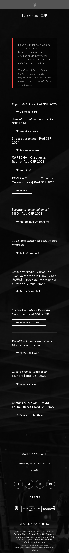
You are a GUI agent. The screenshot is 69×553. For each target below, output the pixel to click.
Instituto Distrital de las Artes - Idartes (34, 531)
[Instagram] (50, 484)
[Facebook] (18, 484)
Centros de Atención (34, 542)
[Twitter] (29, 484)
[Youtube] (40, 484)
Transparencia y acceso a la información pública (34, 549)
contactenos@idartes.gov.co (34, 545)
